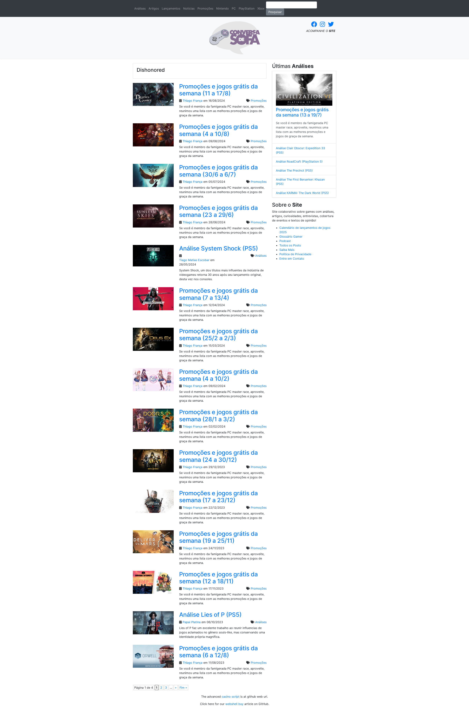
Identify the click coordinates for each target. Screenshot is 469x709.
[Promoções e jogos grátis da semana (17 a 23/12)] (153, 502)
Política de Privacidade (295, 254)
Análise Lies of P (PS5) (210, 614)
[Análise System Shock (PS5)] (153, 257)
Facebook (314, 24)
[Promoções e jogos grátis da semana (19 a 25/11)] (153, 543)
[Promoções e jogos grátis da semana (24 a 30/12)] (153, 462)
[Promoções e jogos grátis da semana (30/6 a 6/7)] (153, 176)
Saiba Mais (286, 250)
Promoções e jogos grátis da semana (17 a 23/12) (218, 497)
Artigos (154, 8)
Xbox (261, 8)
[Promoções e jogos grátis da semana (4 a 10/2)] (153, 381)
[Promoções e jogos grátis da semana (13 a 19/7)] (304, 90)
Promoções (205, 8)
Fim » (183, 687)
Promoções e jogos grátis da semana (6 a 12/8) (218, 652)
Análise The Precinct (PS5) (294, 170)
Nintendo (222, 8)
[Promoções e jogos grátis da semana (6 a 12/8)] (153, 657)
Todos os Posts (290, 245)
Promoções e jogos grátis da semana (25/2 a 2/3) (218, 335)
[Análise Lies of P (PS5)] (153, 624)
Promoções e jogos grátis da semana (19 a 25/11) (218, 537)
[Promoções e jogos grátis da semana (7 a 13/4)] (153, 300)
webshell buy (234, 704)
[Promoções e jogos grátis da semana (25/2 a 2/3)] (153, 340)
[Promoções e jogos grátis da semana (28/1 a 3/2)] (153, 421)
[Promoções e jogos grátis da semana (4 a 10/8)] (153, 136)
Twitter (330, 24)
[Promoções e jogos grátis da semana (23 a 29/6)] (153, 217)
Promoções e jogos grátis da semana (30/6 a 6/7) (218, 171)
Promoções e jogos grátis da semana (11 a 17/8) (218, 90)
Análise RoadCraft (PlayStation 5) (299, 161)
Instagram (322, 24)
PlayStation (246, 8)
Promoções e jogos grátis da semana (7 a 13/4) (218, 294)
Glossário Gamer (290, 236)
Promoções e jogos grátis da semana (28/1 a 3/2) (218, 415)
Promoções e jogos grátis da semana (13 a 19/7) (302, 112)
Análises (140, 8)
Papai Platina (192, 622)
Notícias (189, 8)
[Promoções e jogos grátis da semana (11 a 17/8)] (153, 95)
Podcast (285, 241)
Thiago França (192, 100)
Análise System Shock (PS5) (218, 248)
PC (234, 8)
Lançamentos (171, 8)
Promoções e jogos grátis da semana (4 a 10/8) (218, 130)
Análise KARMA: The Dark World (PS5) (302, 193)
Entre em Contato (291, 258)
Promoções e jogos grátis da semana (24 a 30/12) (218, 456)
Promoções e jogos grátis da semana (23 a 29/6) (218, 211)
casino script (230, 696)
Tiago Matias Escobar (194, 260)
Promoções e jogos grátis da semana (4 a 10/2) (218, 375)
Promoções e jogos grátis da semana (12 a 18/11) (218, 578)
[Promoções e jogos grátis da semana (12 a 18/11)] (153, 583)
